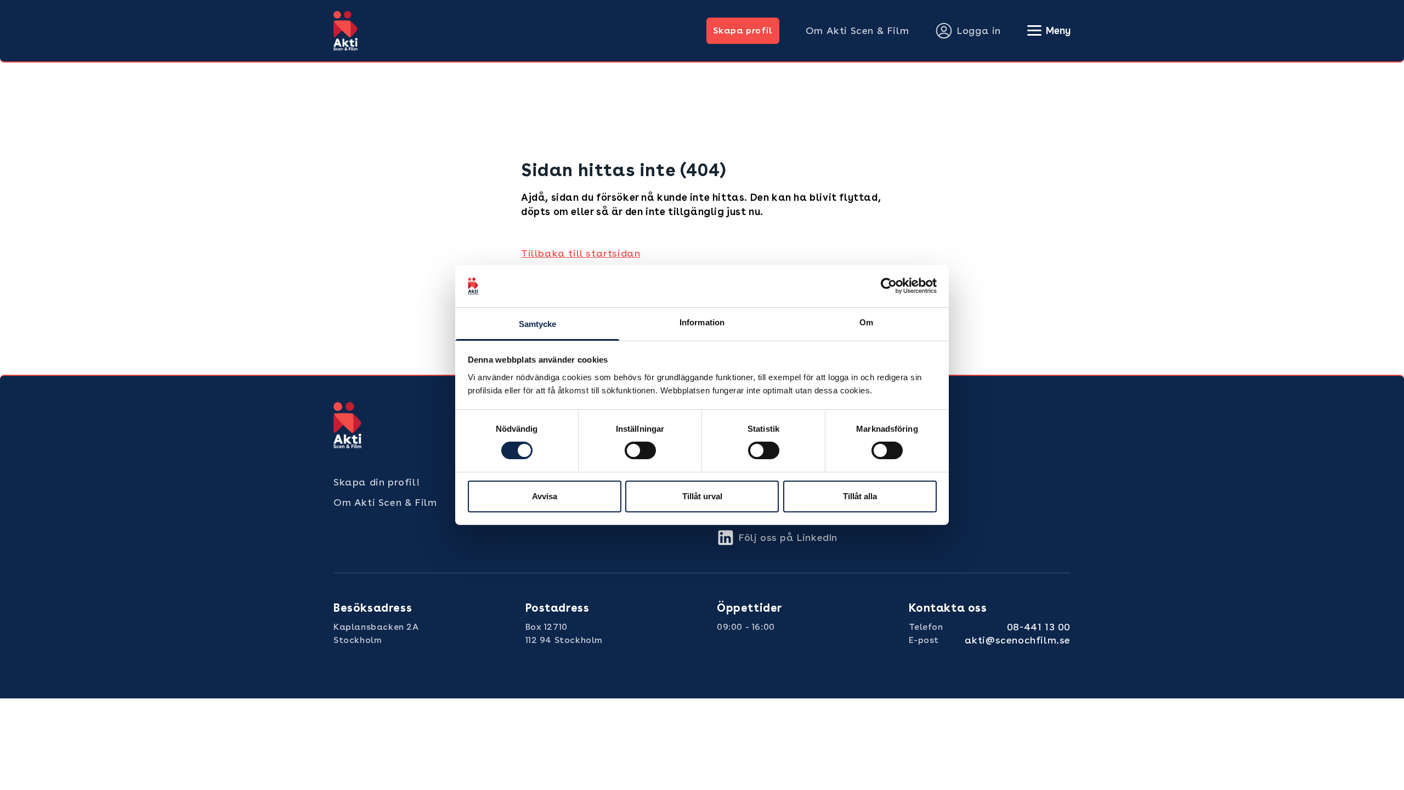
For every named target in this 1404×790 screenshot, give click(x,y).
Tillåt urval (702, 496)
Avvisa (544, 496)
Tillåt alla (860, 496)
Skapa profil (743, 30)
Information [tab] (702, 322)
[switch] (640, 450)
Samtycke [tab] (538, 324)
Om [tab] (866, 322)
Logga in (979, 30)
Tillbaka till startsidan (580, 253)
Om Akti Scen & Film (857, 30)
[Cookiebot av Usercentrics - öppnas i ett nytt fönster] (889, 286)
